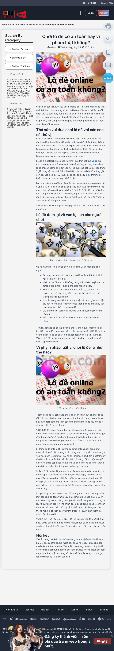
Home (4, 24)
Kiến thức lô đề (17, 24)
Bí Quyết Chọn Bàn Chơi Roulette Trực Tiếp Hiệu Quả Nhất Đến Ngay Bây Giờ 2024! (19, 94)
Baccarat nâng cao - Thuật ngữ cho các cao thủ (20, 87)
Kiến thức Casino (19, 49)
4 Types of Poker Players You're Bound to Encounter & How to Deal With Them (19, 82)
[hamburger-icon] (77, 13)
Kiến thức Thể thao (20, 66)
